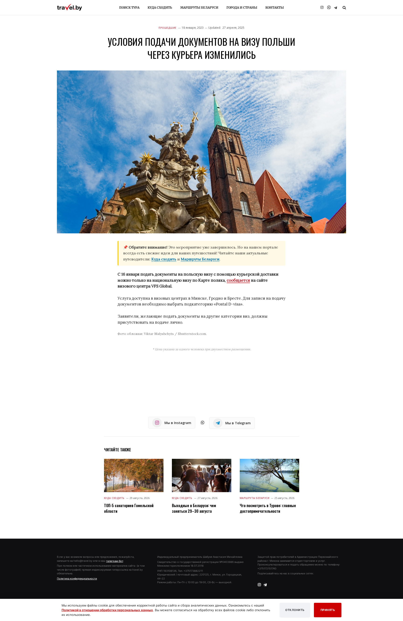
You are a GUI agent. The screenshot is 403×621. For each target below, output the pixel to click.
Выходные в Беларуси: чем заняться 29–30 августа (194, 508)
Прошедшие (167, 27)
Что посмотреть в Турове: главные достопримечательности (268, 508)
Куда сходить (160, 8)
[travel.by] (69, 7)
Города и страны (241, 8)
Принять (327, 610)
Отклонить (295, 610)
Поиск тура (129, 8)
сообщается (238, 280)
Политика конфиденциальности (77, 578)
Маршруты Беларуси (199, 8)
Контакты (274, 8)
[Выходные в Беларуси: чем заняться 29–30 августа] (201, 475)
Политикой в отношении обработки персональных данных (107, 610)
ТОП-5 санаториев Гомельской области (128, 508)
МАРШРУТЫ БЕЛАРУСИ (255, 498)
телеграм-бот (114, 561)
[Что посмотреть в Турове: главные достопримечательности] (269, 475)
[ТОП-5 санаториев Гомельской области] (133, 475)
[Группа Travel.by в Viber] (329, 7)
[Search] (344, 7)
